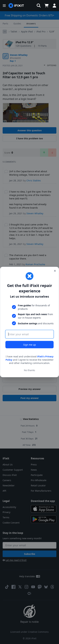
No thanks (29, 370)
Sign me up (29, 344)
